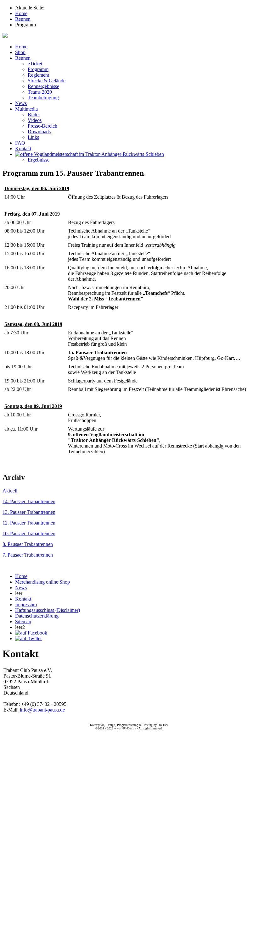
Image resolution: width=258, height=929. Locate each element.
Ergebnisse (38, 159)
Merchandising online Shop (42, 582)
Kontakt (23, 148)
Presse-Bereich (42, 126)
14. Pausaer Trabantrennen (29, 501)
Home (21, 46)
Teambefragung (43, 97)
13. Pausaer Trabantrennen (29, 512)
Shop (20, 52)
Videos (35, 120)
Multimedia (26, 109)
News (21, 103)
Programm (38, 69)
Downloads (39, 131)
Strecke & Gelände (46, 80)
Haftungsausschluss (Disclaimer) (47, 610)
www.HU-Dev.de (125, 728)
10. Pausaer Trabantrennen (29, 533)
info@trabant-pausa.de (42, 709)
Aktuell (10, 490)
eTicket (35, 63)
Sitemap (23, 621)
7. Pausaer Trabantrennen (28, 555)
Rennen (23, 58)
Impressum (26, 604)
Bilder (34, 114)
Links (33, 137)
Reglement (38, 75)
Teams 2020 (40, 92)
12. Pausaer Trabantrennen (29, 522)
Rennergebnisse (43, 86)
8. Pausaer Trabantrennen (28, 544)
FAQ (20, 143)
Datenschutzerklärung (37, 615)
